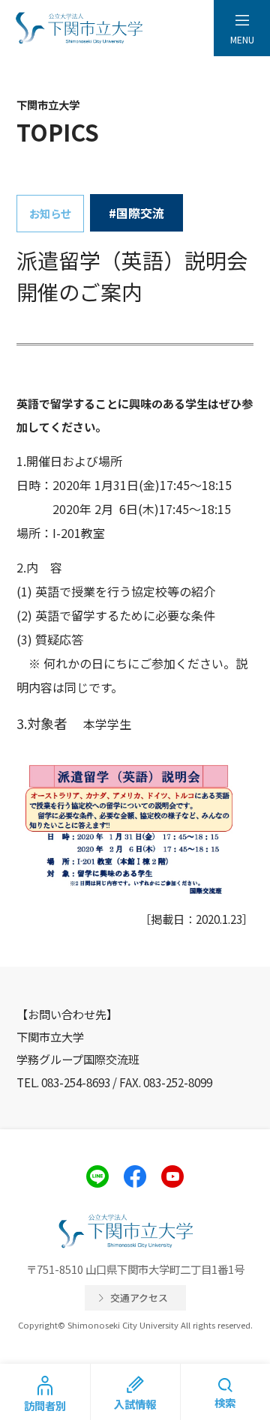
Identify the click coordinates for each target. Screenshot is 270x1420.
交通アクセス (139, 1297)
